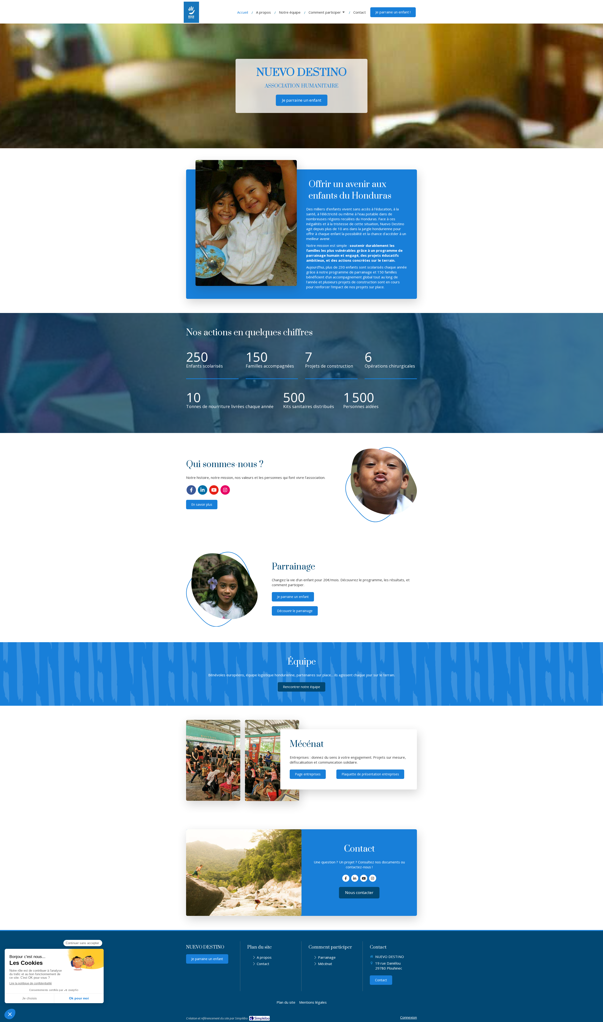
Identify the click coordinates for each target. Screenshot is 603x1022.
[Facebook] (191, 490)
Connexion (408, 1017)
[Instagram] (225, 490)
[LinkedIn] (202, 490)
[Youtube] (214, 490)
